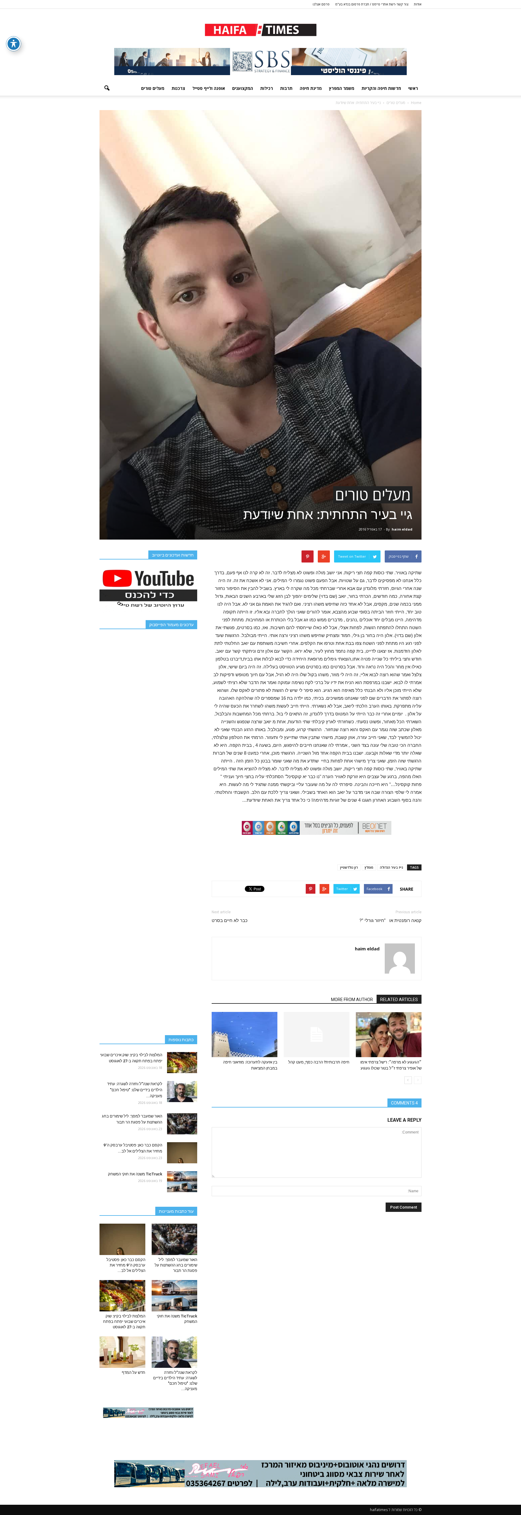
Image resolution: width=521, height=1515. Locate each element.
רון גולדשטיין (349, 867)
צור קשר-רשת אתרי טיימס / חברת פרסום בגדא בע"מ (371, 4)
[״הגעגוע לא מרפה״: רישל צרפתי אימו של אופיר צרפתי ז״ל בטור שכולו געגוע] (389, 1034)
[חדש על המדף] (122, 1352)
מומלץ (369, 867)
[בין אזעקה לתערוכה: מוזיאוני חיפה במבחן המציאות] (244, 1034)
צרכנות (178, 88)
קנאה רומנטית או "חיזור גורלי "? (390, 920)
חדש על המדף (133, 1372)
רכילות (266, 88)
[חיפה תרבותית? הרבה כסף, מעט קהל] (316, 1034)
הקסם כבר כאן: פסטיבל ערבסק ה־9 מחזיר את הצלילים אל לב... (125, 1265)
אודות (418, 4)
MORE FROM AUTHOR (352, 999)
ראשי (413, 88)
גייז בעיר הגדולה (391, 867)
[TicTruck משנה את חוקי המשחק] (182, 1181)
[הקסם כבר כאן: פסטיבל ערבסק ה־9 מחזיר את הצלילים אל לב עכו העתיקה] (182, 1152)
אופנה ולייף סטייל (208, 88)
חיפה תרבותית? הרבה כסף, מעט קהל (318, 1062)
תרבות (286, 88)
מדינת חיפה (311, 88)
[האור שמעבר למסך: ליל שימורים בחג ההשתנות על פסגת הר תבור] (182, 1123)
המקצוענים (242, 88)
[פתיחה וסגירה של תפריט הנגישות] (13, 43)
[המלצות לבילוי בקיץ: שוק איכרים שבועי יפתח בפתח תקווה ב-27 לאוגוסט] (182, 1062)
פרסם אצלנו (321, 4)
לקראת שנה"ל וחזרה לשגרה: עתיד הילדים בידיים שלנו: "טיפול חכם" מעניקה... (134, 1090)
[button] (106, 88)
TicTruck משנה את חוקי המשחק (135, 1174)
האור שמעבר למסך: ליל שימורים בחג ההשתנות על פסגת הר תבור (176, 1265)
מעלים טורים (152, 88)
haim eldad (402, 529)
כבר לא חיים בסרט (230, 920)
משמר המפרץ (341, 88)
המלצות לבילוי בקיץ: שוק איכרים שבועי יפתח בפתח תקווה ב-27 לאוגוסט (124, 1321)
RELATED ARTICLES (399, 999)
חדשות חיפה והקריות (381, 88)
